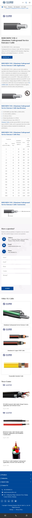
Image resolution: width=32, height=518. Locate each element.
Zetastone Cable (5, 122)
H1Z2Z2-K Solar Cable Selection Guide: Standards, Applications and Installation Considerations (13, 433)
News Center (6, 381)
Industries (4, 478)
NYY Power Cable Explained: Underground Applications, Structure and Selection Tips (14, 461)
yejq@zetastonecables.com (14, 246)
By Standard (17, 7)
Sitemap (11, 509)
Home (5, 7)
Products (10, 7)
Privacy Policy (19, 509)
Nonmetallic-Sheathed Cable (16, 376)
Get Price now (7, 57)
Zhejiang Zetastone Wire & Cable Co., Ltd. (18, 505)
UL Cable (23, 7)
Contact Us (5, 485)
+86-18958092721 (12, 252)
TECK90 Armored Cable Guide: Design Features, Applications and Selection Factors (15, 405)
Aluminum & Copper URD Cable (16, 350)
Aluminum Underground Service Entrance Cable (16, 8)
